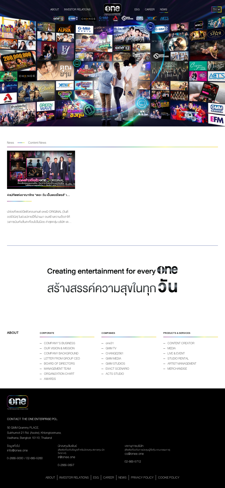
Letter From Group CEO (62, 358)
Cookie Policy (168, 477)
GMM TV (111, 348)
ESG (137, 9)
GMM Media (113, 358)
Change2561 (114, 353)
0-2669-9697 (66, 465)
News (163, 9)
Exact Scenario (117, 368)
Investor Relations (77, 9)
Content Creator (181, 343)
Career (150, 9)
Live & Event (176, 353)
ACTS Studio (115, 373)
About (54, 9)
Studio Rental (178, 358)
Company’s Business (59, 343)
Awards (50, 378)
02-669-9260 (34, 458)
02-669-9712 (133, 461)
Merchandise (177, 368)
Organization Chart (59, 373)
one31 (110, 343)
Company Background (61, 353)
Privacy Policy (142, 477)
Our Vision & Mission (59, 348)
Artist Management (182, 363)
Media (172, 348)
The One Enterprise (112, 9)
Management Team (57, 368)
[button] (214, 9)
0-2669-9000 (15, 458)
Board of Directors (59, 363)
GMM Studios (115, 363)
